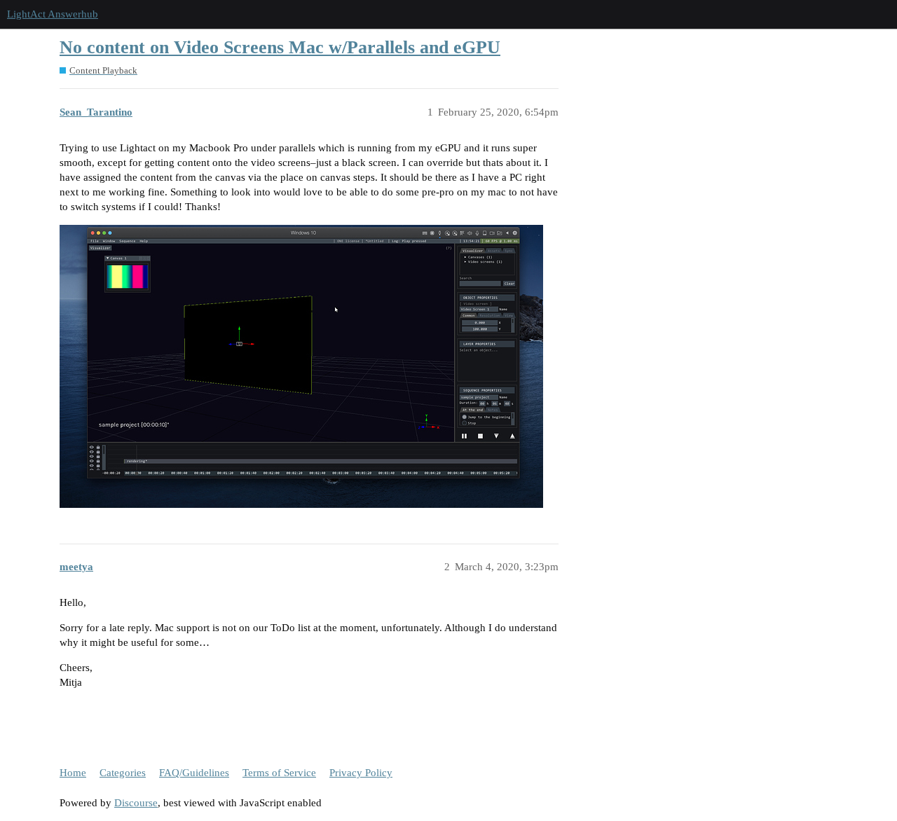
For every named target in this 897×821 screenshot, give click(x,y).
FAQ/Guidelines (194, 772)
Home (73, 772)
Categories (123, 772)
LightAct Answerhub (52, 14)
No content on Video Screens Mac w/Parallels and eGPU (280, 47)
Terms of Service (279, 772)
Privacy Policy (360, 772)
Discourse (136, 802)
